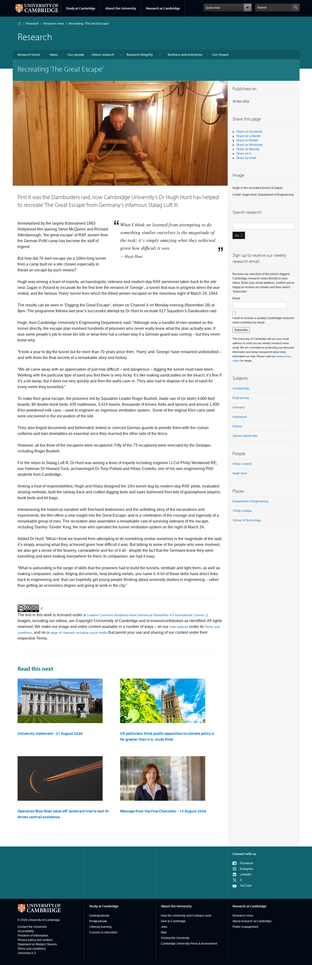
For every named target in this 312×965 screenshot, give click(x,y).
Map (164, 932)
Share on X (243, 153)
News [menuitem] (54, 54)
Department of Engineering (250, 501)
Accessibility (26, 931)
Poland (237, 426)
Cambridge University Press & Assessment (189, 943)
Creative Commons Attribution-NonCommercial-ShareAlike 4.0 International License (145, 615)
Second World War (245, 436)
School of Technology (247, 520)
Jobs (164, 926)
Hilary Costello (242, 464)
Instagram (246, 869)
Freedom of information (33, 935)
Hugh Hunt (240, 473)
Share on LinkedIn (248, 136)
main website (178, 627)
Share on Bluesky (248, 149)
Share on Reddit (247, 140)
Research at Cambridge (163, 8)
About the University (120, 8)
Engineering (241, 398)
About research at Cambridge (252, 921)
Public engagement (245, 926)
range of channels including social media (78, 632)
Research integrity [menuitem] (140, 54)
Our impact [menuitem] (220, 54)
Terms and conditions (32, 948)
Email (236, 298)
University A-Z (27, 953)
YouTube (246, 885)
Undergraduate (99, 915)
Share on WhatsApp (249, 145)
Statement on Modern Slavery (37, 944)
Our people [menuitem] (76, 54)
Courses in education (103, 932)
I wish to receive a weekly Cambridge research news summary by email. (263, 320)
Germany (239, 407)
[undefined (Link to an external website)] (30, 608)
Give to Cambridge (173, 921)
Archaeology (241, 388)
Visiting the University (175, 938)
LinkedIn (245, 874)
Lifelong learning (100, 926)
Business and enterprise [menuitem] (185, 54)
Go (237, 235)
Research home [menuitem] (29, 54)
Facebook (246, 863)
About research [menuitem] (103, 54)
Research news (243, 915)
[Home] (20, 23)
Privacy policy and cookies (35, 940)
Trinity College (242, 511)
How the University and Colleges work (186, 915)
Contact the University (32, 926)
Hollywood (240, 417)
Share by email (246, 158)
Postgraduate (98, 921)
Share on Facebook (249, 131)
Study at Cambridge (80, 8)
